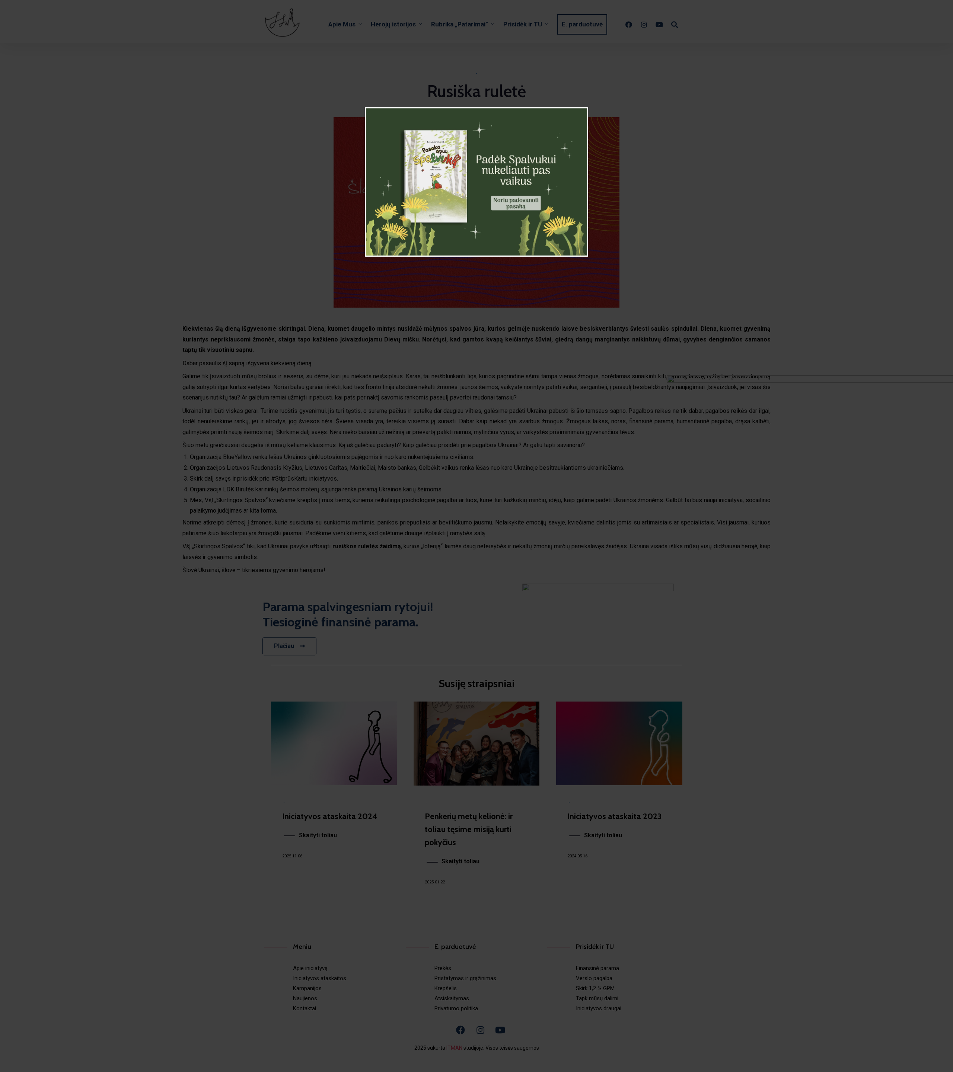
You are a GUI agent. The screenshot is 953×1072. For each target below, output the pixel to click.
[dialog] (476, 182)
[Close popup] (587, 105)
